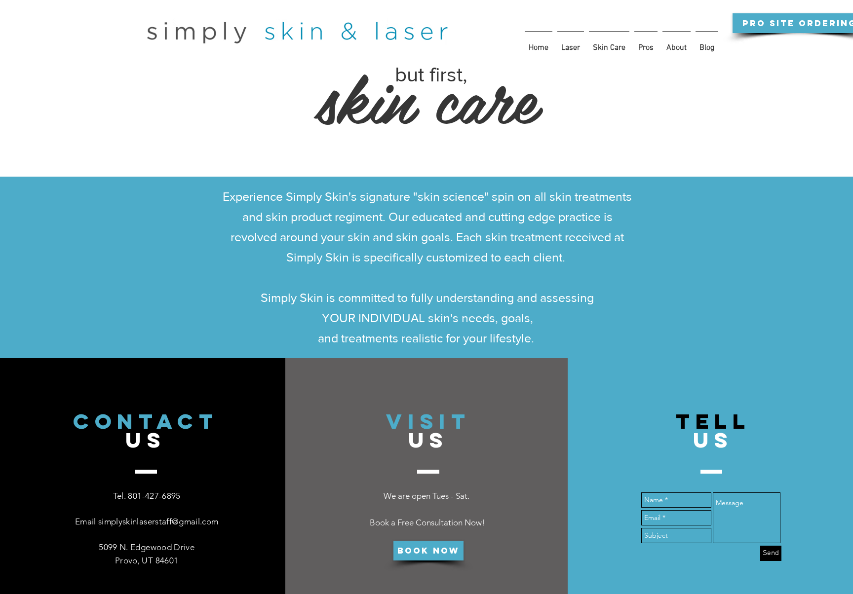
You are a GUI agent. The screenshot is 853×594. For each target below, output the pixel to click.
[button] (570, 43)
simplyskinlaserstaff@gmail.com (158, 521)
